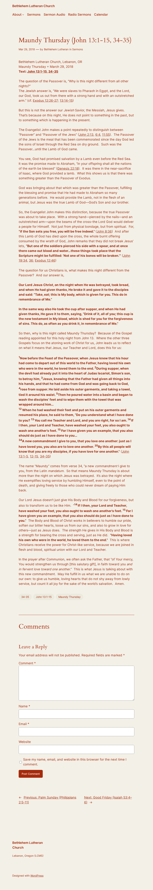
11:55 (106, 134)
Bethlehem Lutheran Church (33, 6)
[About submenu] (23, 14)
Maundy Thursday (69, 596)
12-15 (34, 456)
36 (31, 260)
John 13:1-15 (37, 71)
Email (24, 724)
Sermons (77, 49)
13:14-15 (66, 100)
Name (24, 706)
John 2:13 (86, 134)
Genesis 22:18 (67, 168)
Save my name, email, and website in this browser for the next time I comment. (74, 762)
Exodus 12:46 (45, 260)
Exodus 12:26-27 (45, 100)
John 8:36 (104, 231)
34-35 (53, 71)
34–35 (45, 456)
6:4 (97, 134)
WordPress (36, 875)
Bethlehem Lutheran (56, 49)
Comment (27, 663)
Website (25, 742)
